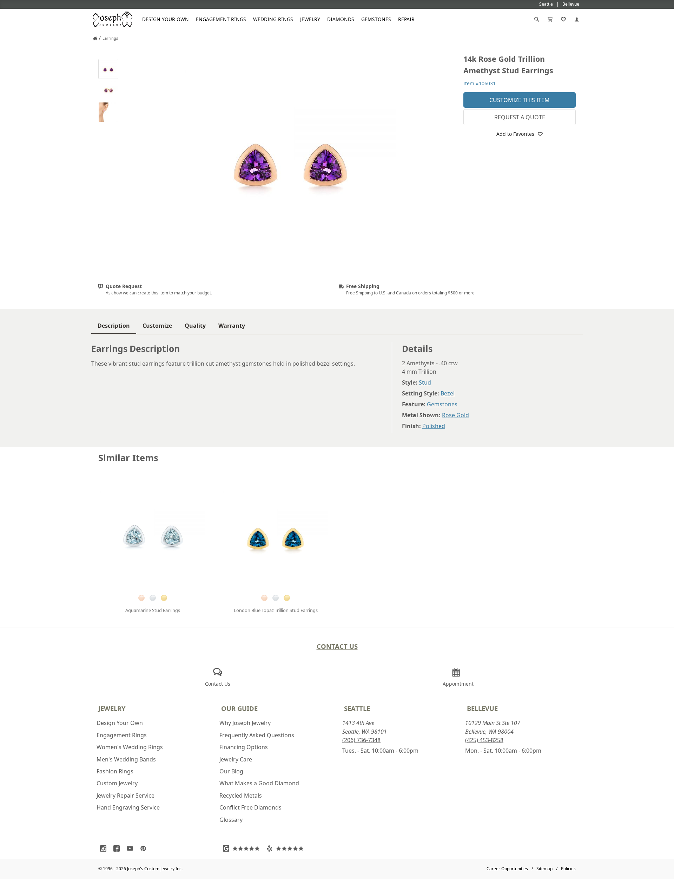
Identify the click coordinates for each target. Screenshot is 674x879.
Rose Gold (455, 415)
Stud (425, 382)
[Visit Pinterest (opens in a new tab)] (145, 848)
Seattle (357, 708)
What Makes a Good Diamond (259, 783)
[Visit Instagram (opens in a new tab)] (105, 848)
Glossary (231, 820)
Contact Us (337, 646)
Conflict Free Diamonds (250, 807)
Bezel (448, 393)
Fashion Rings (115, 771)
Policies (568, 869)
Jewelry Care (235, 759)
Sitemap (544, 869)
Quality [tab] (195, 325)
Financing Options (243, 747)
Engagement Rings (221, 19)
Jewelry (310, 19)
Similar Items (128, 458)
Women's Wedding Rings (130, 747)
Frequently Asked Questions (256, 735)
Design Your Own (165, 19)
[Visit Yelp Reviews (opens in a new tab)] (286, 848)
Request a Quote (519, 117)
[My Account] (577, 19)
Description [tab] (114, 325)
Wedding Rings (273, 19)
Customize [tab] (157, 325)
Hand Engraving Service (128, 807)
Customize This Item (519, 100)
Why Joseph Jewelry (245, 723)
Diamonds (340, 19)
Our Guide (239, 708)
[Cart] (550, 19)
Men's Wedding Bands (126, 759)
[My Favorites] (563, 19)
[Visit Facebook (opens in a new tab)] (118, 848)
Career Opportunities (507, 869)
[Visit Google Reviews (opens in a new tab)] (243, 848)
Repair (406, 19)
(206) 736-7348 (361, 740)
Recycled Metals (240, 795)
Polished (433, 426)
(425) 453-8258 (484, 740)
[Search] (537, 19)
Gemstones (376, 19)
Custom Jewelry (117, 783)
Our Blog (231, 771)
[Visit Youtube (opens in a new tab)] (132, 848)
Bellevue (482, 708)
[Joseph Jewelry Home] (95, 38)
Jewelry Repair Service (125, 795)
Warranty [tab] (231, 325)
